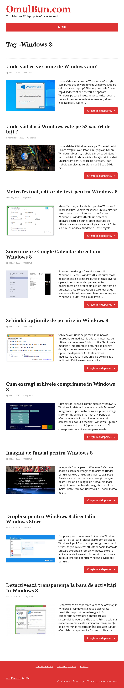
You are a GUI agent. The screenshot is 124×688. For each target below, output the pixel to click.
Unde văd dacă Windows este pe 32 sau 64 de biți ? (58, 129)
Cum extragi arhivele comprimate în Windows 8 (60, 386)
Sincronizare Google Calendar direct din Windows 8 (53, 254)
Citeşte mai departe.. (99, 110)
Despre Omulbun (44, 666)
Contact (84, 666)
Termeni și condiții (66, 666)
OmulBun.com (38, 9)
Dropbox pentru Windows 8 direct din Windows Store (50, 519)
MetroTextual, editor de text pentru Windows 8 (62, 191)
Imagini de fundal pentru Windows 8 (49, 453)
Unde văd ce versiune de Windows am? (51, 66)
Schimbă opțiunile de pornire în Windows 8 (57, 320)
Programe (26, 197)
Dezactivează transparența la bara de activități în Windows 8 (61, 588)
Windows (27, 72)
